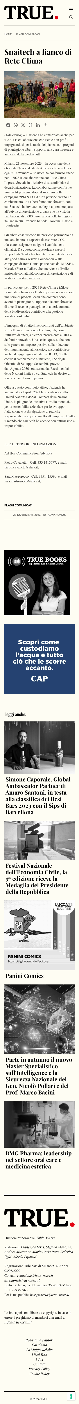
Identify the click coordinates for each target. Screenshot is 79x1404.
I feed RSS (39, 1354)
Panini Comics (24, 975)
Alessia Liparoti (24, 1256)
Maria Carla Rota (45, 1251)
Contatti (39, 1364)
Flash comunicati (28, 34)
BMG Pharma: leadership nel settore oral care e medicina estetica (38, 1159)
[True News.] (31, 12)
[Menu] (71, 8)
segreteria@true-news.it (51, 1294)
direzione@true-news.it (22, 1280)
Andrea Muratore (17, 1251)
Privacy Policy (39, 1368)
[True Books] (37, 613)
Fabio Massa (45, 1237)
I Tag (39, 1359)
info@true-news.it (18, 1322)
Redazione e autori (39, 1340)
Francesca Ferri (32, 1247)
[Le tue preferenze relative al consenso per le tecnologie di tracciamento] (71, 1396)
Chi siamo (39, 1344)
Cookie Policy (39, 1373)
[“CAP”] (39, 658)
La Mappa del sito (39, 1349)
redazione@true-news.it (35, 1275)
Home (8, 34)
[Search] (70, 17)
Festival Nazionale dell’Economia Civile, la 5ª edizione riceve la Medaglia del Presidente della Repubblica (36, 878)
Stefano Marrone (58, 1247)
